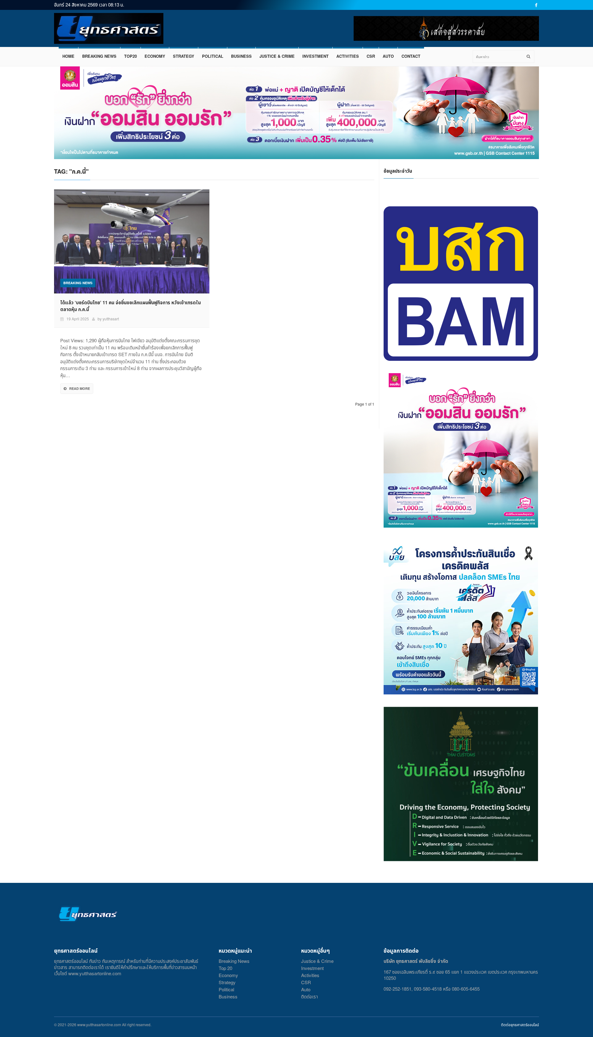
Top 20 (225, 968)
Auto (305, 989)
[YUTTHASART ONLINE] (108, 28)
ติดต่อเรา (309, 996)
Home (68, 56)
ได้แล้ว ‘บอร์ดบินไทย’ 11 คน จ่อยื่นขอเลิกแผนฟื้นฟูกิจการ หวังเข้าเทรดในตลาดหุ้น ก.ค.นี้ (130, 306)
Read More (79, 388)
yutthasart (111, 318)
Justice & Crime (317, 961)
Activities (310, 975)
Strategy (227, 982)
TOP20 (130, 56)
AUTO (388, 56)
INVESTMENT (315, 56)
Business (228, 996)
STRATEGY (183, 56)
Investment (312, 968)
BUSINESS (241, 56)
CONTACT (411, 56)
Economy (228, 975)
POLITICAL (212, 56)
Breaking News (234, 961)
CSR (371, 56)
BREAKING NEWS (99, 56)
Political (226, 989)
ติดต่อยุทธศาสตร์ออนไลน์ (520, 1024)
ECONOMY (155, 56)
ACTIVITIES (347, 56)
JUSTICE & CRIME (277, 56)
